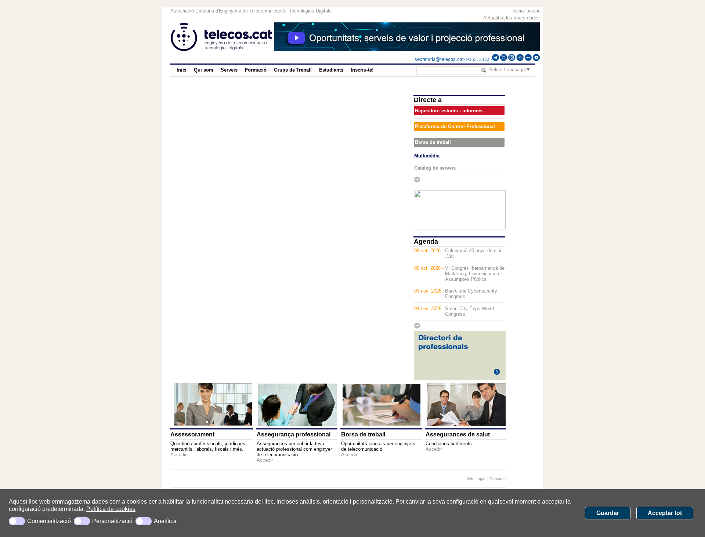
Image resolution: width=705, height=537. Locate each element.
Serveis (229, 70)
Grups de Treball (293, 70)
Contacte (497, 478)
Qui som (203, 70)
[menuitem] (181, 70)
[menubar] (286, 70)
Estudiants (331, 70)
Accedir (178, 454)
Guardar (607, 513)
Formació (256, 70)
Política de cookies (110, 509)
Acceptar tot (665, 513)
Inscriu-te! (362, 70)
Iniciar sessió (526, 11)
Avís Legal (476, 478)
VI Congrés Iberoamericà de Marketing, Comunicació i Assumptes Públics (475, 273)
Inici (182, 70)
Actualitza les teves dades (511, 18)
